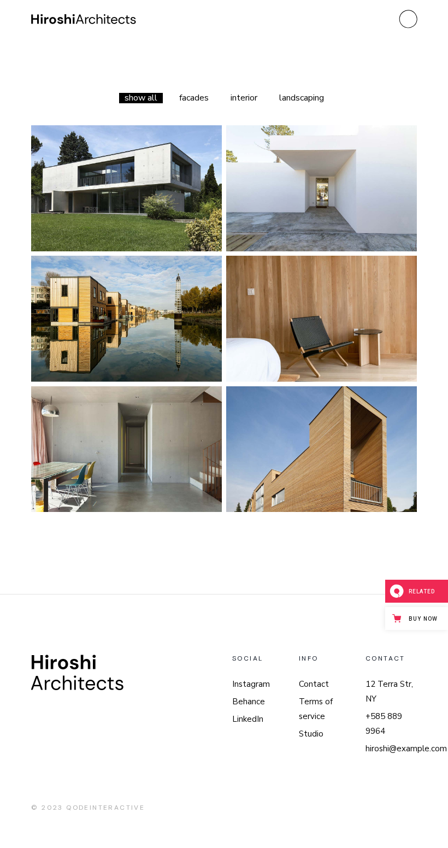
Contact (314, 684)
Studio (311, 733)
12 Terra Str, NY (389, 691)
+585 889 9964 (384, 724)
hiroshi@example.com (406, 748)
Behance (248, 701)
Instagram (251, 684)
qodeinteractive (105, 807)
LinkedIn (247, 719)
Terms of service (316, 709)
